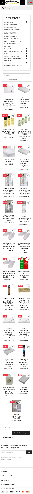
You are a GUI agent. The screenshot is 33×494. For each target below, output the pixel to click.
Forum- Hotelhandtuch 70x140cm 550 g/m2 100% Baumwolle (24, 101)
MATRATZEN (8, 53)
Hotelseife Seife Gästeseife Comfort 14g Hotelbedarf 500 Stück (9, 362)
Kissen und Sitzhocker (10, 36)
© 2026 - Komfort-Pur (8, 488)
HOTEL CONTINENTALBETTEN (13, 51)
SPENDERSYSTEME (10, 44)
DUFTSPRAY (8, 46)
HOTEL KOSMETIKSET (11, 24)
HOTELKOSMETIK (9, 22)
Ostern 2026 (7, 63)
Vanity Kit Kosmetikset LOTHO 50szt (24, 389)
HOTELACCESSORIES (10, 27)
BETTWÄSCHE (8, 48)
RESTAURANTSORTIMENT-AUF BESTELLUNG (13, 59)
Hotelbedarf (12, 18)
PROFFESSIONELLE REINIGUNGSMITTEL (10, 33)
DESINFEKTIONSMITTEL (11, 39)
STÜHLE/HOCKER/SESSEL (12, 56)
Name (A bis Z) (16, 75)
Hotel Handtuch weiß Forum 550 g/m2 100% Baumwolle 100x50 (24, 163)
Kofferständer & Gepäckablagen (13, 65)
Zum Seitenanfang (21, 433)
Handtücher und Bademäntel (12, 29)
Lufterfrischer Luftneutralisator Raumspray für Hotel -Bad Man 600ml (24, 362)
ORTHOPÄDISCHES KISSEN (12, 41)
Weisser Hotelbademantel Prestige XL (16, 416)
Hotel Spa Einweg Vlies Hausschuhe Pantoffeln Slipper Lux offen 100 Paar (24, 246)
